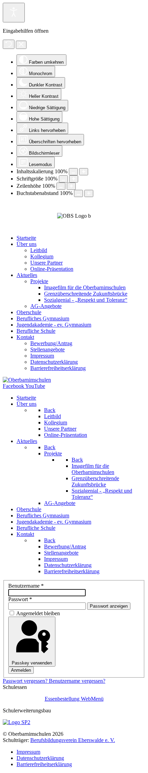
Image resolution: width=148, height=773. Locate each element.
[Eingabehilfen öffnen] (14, 12)
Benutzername (26, 586)
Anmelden (21, 670)
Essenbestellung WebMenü (74, 699)
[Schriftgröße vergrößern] (73, 179)
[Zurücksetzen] (8, 44)
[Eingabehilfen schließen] (21, 45)
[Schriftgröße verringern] (63, 179)
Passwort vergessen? (26, 681)
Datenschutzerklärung (40, 758)
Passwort (20, 599)
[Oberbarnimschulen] (27, 380)
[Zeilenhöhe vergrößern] (71, 186)
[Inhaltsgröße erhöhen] (83, 171)
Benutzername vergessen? (77, 681)
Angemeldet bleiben (38, 613)
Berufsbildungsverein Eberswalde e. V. (72, 740)
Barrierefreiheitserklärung (44, 764)
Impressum (28, 752)
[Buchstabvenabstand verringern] (78, 193)
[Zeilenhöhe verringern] (60, 186)
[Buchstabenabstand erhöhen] (88, 193)
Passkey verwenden (32, 663)
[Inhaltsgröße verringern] (73, 171)
